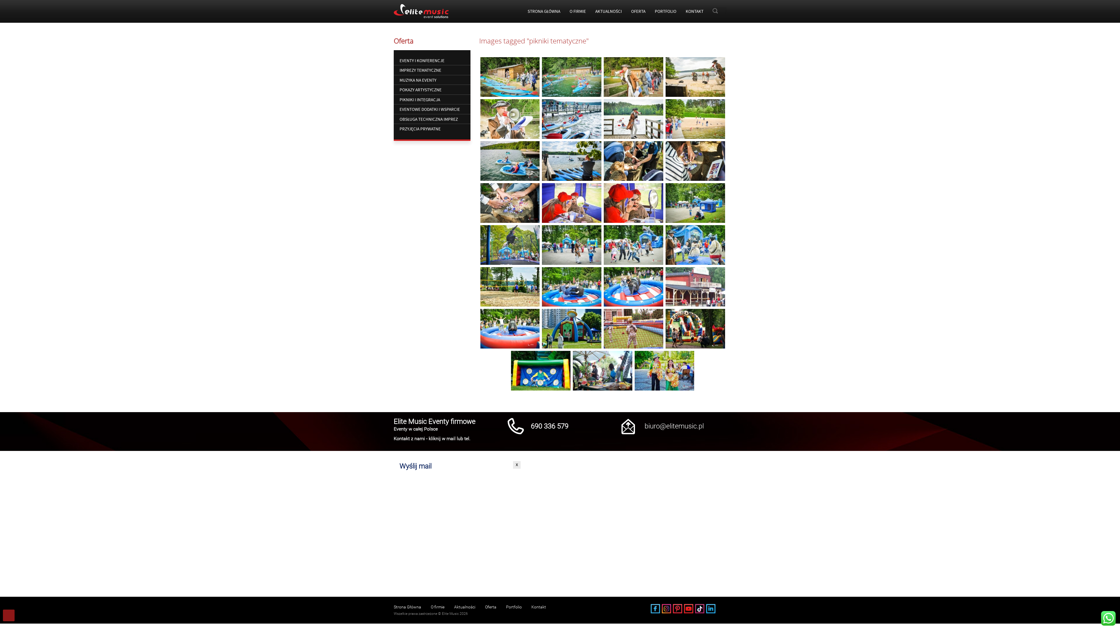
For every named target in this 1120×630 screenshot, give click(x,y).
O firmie (578, 11)
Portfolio (665, 11)
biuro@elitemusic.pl (674, 426)
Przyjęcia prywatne (420, 129)
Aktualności (608, 11)
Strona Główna (544, 11)
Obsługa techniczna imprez (429, 119)
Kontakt (695, 11)
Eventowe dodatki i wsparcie (430, 109)
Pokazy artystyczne (421, 89)
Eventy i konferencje (422, 60)
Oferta (638, 11)
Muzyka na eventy (418, 80)
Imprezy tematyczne (420, 70)
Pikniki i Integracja (420, 99)
